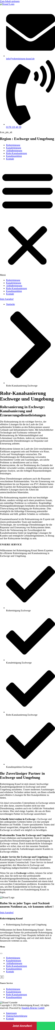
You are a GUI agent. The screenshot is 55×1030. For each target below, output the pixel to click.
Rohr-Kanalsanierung (16, 153)
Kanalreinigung (13, 148)
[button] (27, 219)
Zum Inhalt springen (10, 1)
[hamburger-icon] (1, 953)
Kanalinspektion (14, 156)
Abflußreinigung (14, 150)
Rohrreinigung (13, 145)
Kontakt (10, 158)
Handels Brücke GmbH (33, 1008)
